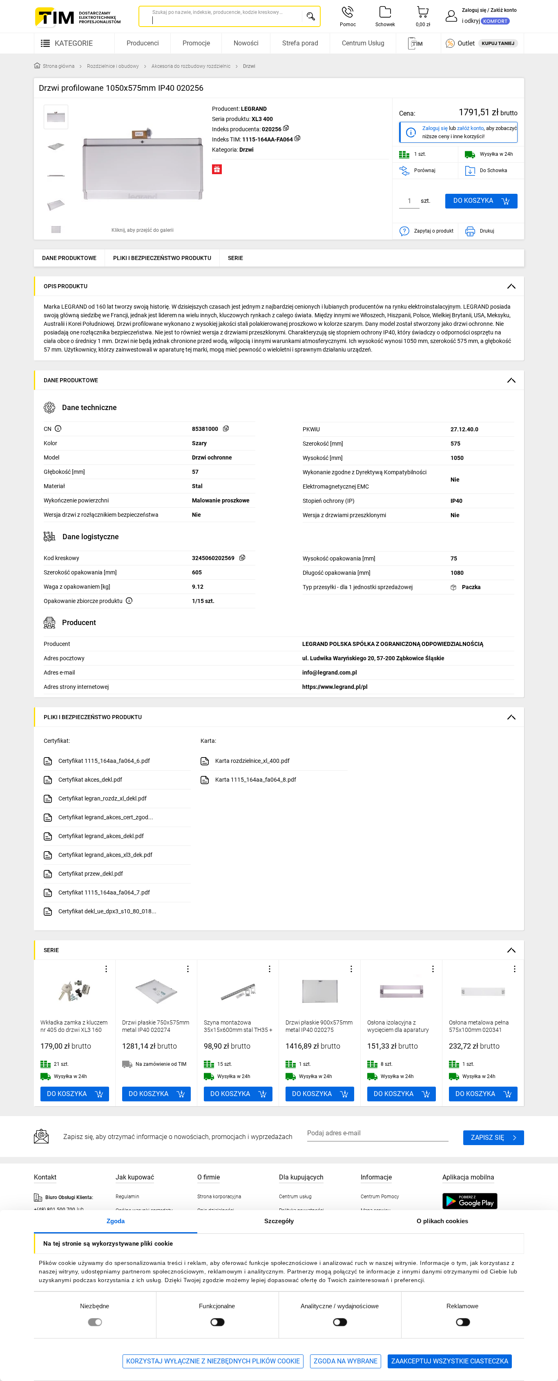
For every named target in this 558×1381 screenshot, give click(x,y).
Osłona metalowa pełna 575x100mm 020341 (479, 1026)
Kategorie (74, 43)
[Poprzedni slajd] (42, 1033)
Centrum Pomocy (380, 1196)
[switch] (217, 1322)
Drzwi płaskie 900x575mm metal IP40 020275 (319, 1026)
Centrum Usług (363, 43)
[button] (142, 166)
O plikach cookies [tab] (442, 1220)
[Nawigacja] (417, 43)
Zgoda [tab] (116, 1220)
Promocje (196, 43)
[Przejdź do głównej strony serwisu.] (77, 17)
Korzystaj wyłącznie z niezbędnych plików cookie (213, 1361)
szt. (426, 200)
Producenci (143, 43)
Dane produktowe (69, 258)
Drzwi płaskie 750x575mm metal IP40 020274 (155, 1026)
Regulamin (127, 1196)
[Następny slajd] (195, 166)
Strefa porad (300, 43)
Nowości (246, 43)
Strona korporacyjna (219, 1196)
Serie (235, 258)
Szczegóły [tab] (279, 1220)
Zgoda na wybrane (345, 1361)
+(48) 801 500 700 (54, 1210)
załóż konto (470, 128)
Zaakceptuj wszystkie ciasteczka (449, 1361)
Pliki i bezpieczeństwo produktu (162, 258)
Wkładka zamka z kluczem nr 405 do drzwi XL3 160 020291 (73, 1029)
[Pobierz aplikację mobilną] (477, 1201)
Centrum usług (295, 1196)
